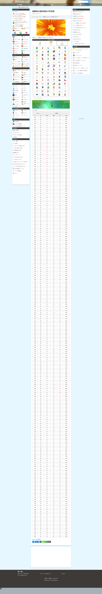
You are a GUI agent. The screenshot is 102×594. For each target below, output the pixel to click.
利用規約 (45, 578)
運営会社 (50, 578)
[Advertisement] (51, 556)
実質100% (51, 37)
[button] (1, 588)
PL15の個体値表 (37, 539)
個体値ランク (34, 37)
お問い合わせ (55, 578)
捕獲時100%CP (45, 37)
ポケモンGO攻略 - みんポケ (22, 1)
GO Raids (63, 573)
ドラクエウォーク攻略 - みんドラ (45, 573)
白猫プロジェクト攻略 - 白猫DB (23, 573)
